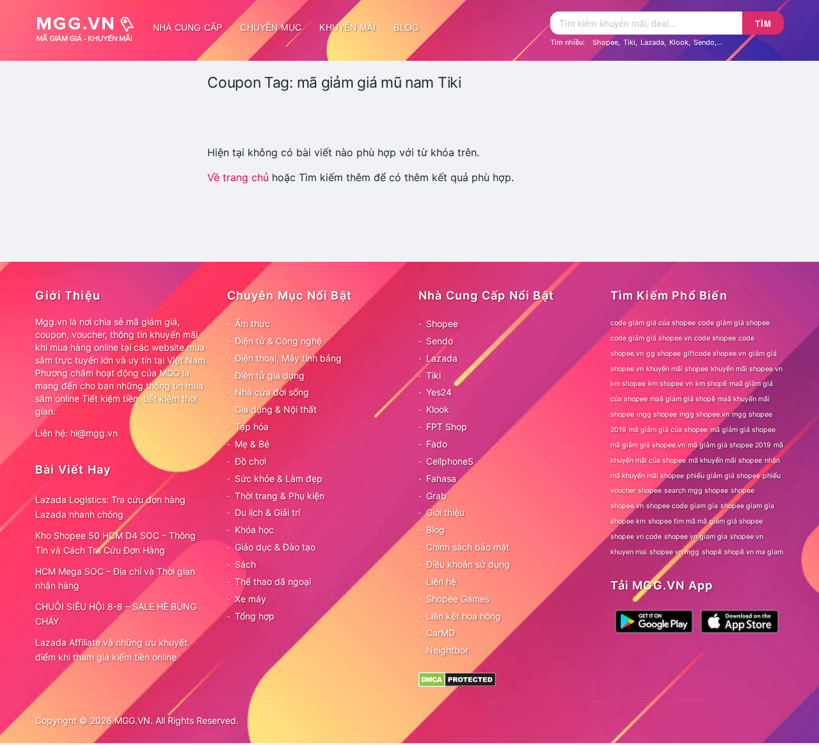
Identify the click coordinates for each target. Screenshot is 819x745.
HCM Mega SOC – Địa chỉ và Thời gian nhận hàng (115, 578)
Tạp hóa (252, 426)
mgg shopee (657, 414)
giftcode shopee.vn (714, 353)
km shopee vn (670, 384)
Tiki (629, 42)
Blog (406, 27)
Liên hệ (441, 581)
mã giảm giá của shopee (668, 430)
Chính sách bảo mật (467, 546)
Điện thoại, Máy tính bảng (288, 358)
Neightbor (447, 650)
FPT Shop (446, 426)
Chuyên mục (270, 27)
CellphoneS (449, 461)
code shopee (715, 338)
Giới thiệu (445, 512)
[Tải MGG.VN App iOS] (739, 620)
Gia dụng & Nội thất (276, 409)
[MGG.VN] (89, 27)
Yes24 (439, 392)
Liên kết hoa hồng (463, 616)
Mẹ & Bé (252, 443)
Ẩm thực (252, 323)
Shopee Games (457, 598)
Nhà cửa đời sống (272, 392)
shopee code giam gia (682, 506)
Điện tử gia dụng (270, 375)
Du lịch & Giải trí (267, 512)
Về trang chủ (238, 177)
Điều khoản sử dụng (468, 564)
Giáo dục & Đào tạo (275, 546)
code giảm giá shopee (734, 323)
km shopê (711, 384)
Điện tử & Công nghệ (278, 340)
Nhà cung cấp (187, 27)
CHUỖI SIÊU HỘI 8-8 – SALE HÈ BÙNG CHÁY (115, 614)
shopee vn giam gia (696, 537)
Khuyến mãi (347, 27)
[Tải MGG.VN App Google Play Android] (654, 620)
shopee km (628, 521)
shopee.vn (627, 506)
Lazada (652, 42)
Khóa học (254, 529)
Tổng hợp (254, 616)
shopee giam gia (747, 506)
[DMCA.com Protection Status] (457, 678)
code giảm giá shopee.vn (651, 338)
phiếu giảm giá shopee (723, 476)
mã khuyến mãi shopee (725, 460)
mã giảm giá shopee (742, 430)
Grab (436, 495)
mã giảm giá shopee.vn (647, 445)
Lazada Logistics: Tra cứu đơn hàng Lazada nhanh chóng (110, 507)
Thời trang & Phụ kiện (279, 495)
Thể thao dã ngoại (273, 581)
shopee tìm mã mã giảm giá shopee (705, 521)
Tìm (763, 23)
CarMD (440, 632)
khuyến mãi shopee (677, 369)
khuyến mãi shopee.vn (747, 369)
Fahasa (441, 478)
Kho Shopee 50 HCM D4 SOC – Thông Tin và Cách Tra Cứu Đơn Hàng (115, 543)
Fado (436, 443)
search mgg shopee (696, 490)
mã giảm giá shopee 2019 (729, 445)
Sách (245, 564)
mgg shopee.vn (704, 414)
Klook (678, 42)
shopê (712, 552)
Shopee (605, 42)
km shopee (628, 384)
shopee (742, 490)
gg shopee (663, 353)
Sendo (704, 42)
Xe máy (250, 598)
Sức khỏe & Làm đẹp (278, 478)
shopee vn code (636, 537)
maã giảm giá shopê (682, 399)
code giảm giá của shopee (653, 323)
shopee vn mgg (674, 552)
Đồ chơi (250, 461)
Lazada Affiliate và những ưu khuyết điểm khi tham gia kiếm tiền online (111, 649)
